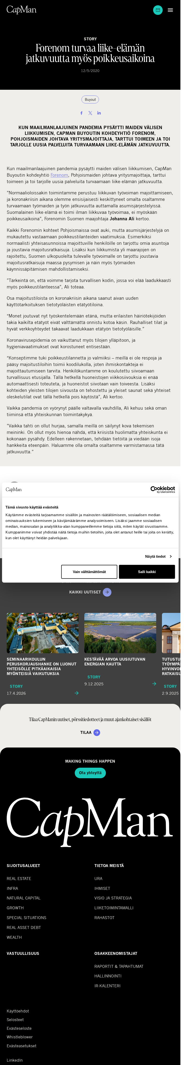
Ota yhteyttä (90, 773)
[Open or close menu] (169, 10)
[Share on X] (90, 113)
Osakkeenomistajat (115, 953)
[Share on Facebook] (81, 113)
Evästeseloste (19, 1028)
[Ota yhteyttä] (158, 10)
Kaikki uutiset (85, 592)
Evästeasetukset (21, 1045)
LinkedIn (15, 1060)
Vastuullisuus (23, 953)
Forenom (59, 175)
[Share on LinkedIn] (99, 113)
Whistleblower (20, 1037)
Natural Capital (23, 897)
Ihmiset (102, 888)
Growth (15, 907)
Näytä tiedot (155, 556)
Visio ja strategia (113, 897)
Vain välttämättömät (89, 571)
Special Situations (26, 917)
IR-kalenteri (107, 985)
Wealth (14, 937)
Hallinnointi (107, 975)
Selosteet (15, 1019)
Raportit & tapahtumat (119, 966)
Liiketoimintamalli (113, 907)
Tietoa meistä (109, 865)
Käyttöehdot (18, 1011)
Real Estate (19, 878)
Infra (12, 888)
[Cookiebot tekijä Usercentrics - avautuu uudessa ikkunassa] (154, 489)
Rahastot (104, 917)
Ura (98, 878)
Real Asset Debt (24, 927)
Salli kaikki (147, 571)
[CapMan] (22, 10)
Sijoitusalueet (23, 865)
